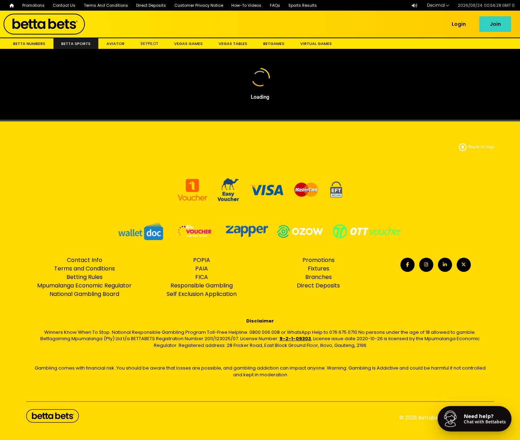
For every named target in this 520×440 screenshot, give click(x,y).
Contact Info (84, 260)
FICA (201, 277)
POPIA (201, 260)
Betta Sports (76, 43)
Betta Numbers (29, 43)
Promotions (318, 260)
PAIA (201, 268)
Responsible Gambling (202, 285)
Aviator (115, 43)
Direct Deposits (318, 285)
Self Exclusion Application (202, 294)
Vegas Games (188, 43)
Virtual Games (316, 43)
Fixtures (318, 268)
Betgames (273, 43)
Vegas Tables (233, 43)
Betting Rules (85, 277)
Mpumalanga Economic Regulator (84, 285)
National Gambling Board (84, 294)
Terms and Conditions (84, 268)
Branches (318, 277)
